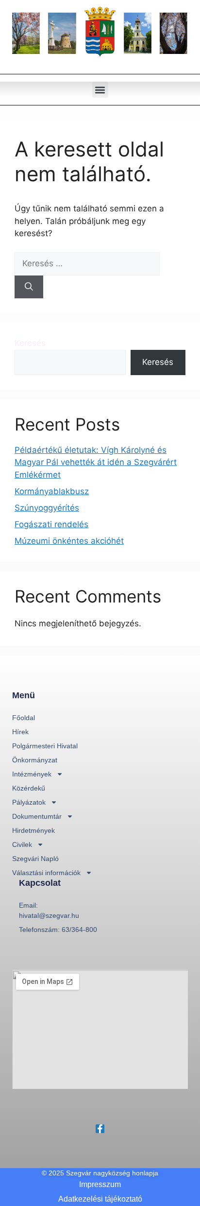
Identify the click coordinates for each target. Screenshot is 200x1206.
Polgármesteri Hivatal (45, 746)
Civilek (22, 844)
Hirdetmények (33, 830)
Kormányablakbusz (52, 491)
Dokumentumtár (37, 816)
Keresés (30, 343)
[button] (100, 90)
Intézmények (31, 774)
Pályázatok (29, 802)
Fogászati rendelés (51, 524)
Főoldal (23, 718)
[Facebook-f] (100, 1128)
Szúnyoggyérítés (47, 508)
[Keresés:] (87, 263)
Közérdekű (28, 788)
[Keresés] (29, 287)
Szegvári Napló (35, 858)
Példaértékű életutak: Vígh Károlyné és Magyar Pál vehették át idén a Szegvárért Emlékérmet (96, 462)
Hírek (20, 732)
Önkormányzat (34, 760)
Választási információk (46, 873)
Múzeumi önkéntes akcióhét (69, 541)
